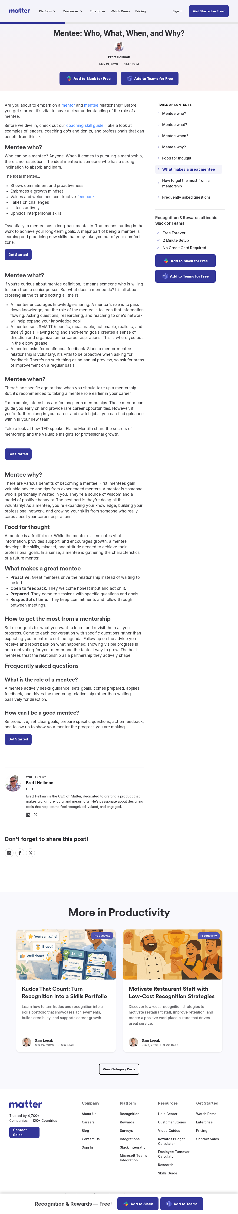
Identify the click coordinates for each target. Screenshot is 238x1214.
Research (165, 1165)
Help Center (167, 1114)
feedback (86, 196)
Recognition (129, 1114)
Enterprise (204, 1122)
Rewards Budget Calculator (171, 1141)
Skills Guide (167, 1173)
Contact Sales (20, 1132)
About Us (89, 1114)
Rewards (127, 1122)
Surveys (126, 1131)
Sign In (87, 1147)
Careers (88, 1122)
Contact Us (91, 1139)
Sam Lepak (44, 1040)
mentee (91, 105)
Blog (85, 1131)
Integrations (130, 1139)
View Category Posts (119, 1069)
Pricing (201, 1131)
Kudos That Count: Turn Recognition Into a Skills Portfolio (64, 992)
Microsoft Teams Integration (133, 1157)
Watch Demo (206, 1114)
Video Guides (169, 1131)
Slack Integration (134, 1147)
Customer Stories (172, 1122)
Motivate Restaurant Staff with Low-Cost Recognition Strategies (172, 992)
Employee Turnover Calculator (173, 1154)
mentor (68, 105)
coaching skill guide (84, 125)
